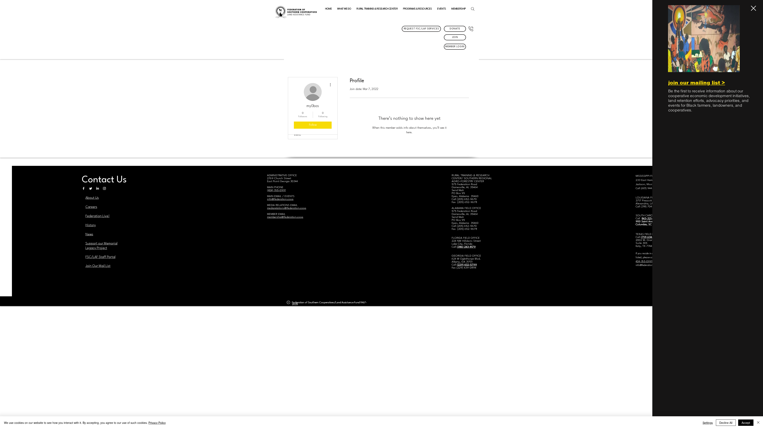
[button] (753, 8)
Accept (746, 423)
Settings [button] (708, 423)
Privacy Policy (157, 423)
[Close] (758, 422)
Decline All (725, 423)
